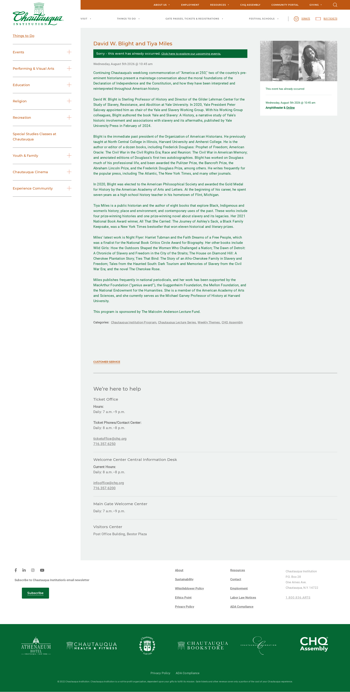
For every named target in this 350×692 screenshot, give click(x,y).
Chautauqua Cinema (30, 172)
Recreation (22, 118)
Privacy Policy (184, 606)
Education (21, 85)
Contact (235, 579)
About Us (160, 4)
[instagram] (32, 570)
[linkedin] (24, 570)
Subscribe (35, 593)
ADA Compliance (241, 606)
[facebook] (16, 570)
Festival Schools (262, 18)
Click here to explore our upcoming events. (191, 53)
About (179, 570)
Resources (218, 4)
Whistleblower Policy (189, 588)
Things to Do (126, 18)
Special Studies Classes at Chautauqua (34, 136)
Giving (314, 4)
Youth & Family (25, 156)
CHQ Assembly (250, 4)
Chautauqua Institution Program (134, 322)
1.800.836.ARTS (298, 597)
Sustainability (184, 579)
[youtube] (42, 570)
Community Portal (285, 4)
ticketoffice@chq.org (110, 439)
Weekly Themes (209, 322)
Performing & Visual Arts (33, 69)
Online (290, 107)
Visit (84, 18)
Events (18, 52)
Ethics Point (183, 597)
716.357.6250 (104, 444)
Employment (190, 4)
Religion (20, 101)
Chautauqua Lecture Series (177, 322)
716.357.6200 (104, 488)
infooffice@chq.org (108, 483)
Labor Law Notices (243, 597)
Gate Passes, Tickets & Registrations (192, 18)
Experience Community (33, 188)
